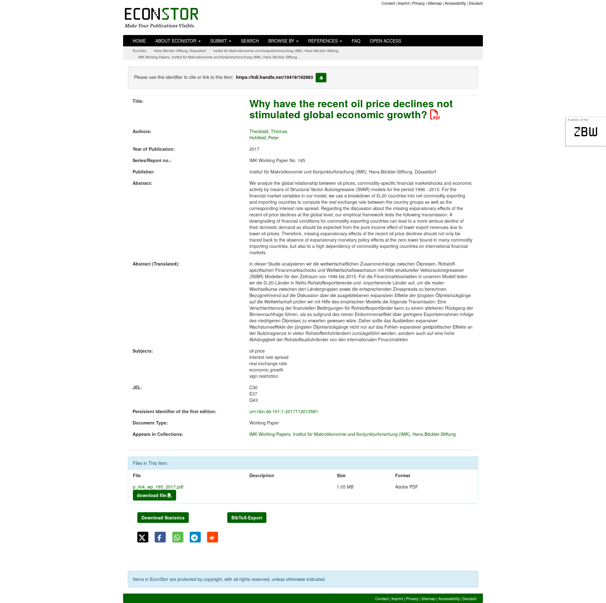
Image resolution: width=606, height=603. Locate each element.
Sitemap (435, 3)
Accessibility (455, 3)
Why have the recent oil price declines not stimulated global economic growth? (351, 108)
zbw (586, 132)
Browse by (281, 41)
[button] (142, 537)
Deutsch (476, 3)
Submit (219, 41)
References (323, 41)
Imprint (403, 3)
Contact (388, 3)
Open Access (385, 41)
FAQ (356, 41)
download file (152, 495)
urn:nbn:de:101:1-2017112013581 (283, 411)
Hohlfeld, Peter (264, 137)
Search (250, 41)
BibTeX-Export (246, 517)
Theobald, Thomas (268, 131)
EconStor (140, 50)
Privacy (418, 3)
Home (139, 41)
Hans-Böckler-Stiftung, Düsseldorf (180, 50)
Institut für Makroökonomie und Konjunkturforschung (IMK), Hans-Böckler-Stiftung (275, 50)
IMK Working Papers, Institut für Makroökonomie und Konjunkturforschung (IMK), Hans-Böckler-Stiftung (217, 56)
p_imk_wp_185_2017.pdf (158, 486)
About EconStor (176, 41)
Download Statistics (163, 517)
